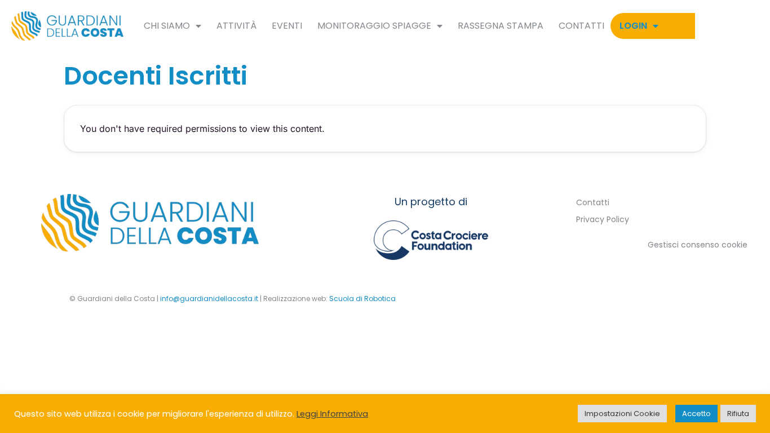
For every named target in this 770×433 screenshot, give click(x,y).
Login (633, 25)
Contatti (581, 25)
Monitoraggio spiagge (374, 25)
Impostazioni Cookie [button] (622, 413)
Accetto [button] (696, 413)
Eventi (287, 25)
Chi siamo (167, 25)
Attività (236, 25)
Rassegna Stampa (500, 25)
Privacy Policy (602, 219)
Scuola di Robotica (362, 298)
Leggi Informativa (332, 414)
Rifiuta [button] (738, 413)
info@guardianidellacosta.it (209, 298)
